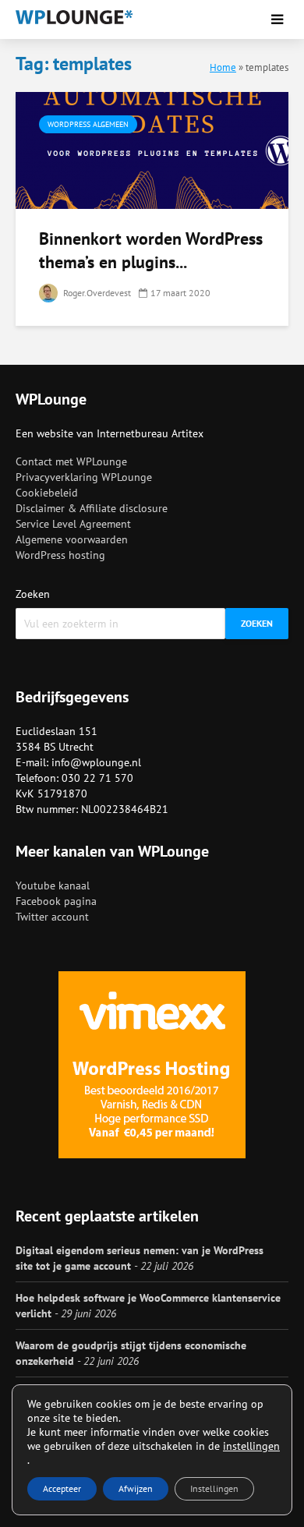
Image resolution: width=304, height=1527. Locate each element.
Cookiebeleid (47, 493)
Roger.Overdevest (96, 293)
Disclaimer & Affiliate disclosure (92, 508)
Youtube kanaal (53, 885)
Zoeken (33, 594)
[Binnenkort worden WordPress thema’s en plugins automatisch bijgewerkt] (152, 149)
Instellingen (214, 1488)
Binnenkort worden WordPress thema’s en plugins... (151, 250)
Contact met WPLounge (71, 461)
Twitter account (52, 917)
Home (223, 67)
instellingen (251, 1446)
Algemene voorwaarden (72, 539)
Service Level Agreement (73, 524)
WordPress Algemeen (88, 124)
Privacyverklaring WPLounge (84, 477)
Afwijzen (135, 1488)
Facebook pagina (56, 901)
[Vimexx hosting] (152, 1064)
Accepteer (62, 1488)
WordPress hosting (60, 555)
